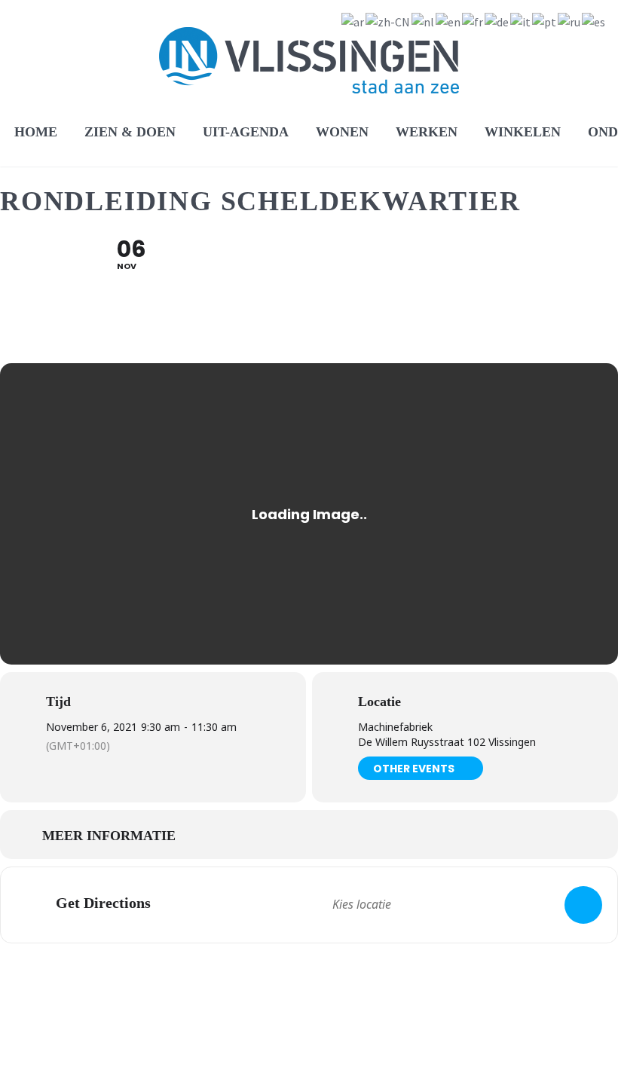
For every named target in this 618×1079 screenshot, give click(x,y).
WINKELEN (523, 131)
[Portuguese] (545, 20)
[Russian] (570, 20)
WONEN (342, 131)
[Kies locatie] (583, 905)
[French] (473, 20)
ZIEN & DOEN (130, 131)
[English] (449, 20)
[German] (497, 20)
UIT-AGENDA (246, 131)
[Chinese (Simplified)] (388, 20)
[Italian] (521, 20)
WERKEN (426, 131)
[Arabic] (353, 20)
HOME (35, 131)
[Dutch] (423, 20)
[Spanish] (594, 20)
